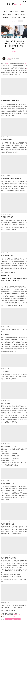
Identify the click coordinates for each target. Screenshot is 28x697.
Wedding (17, 14)
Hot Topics (10, 14)
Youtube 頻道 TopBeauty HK (15, 616)
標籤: (2, 619)
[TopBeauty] (14, 4)
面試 (7, 63)
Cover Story (13, 17)
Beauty (5, 11)
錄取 (18, 619)
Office (4, 14)
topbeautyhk (17, 614)
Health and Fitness (14, 11)
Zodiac (23, 17)
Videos (6, 21)
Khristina (10, 58)
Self (19, 17)
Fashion (23, 14)
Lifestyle (22, 11)
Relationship (5, 17)
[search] (18, 1)
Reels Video (12, 21)
